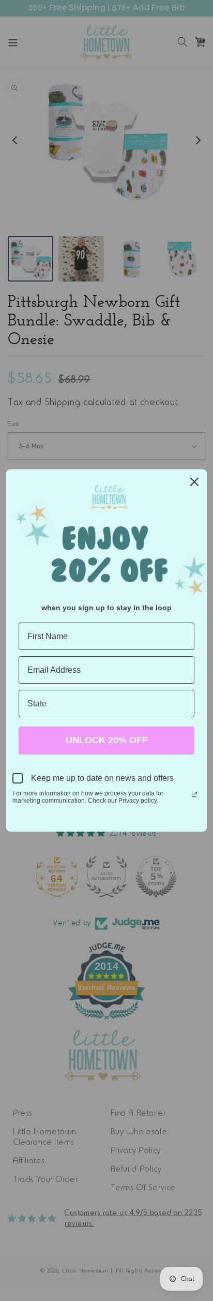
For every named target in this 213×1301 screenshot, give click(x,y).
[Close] (194, 481)
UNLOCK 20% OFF (107, 740)
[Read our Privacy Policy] (194, 794)
